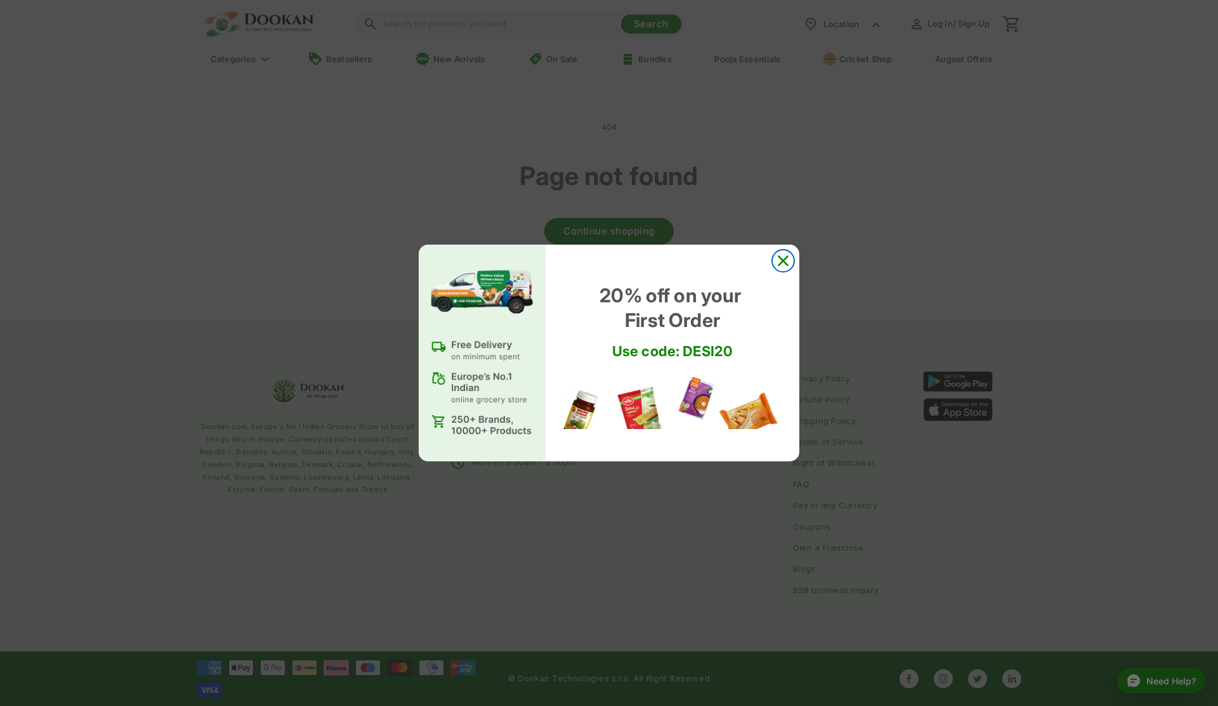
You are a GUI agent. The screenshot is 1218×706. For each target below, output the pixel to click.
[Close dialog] (783, 261)
